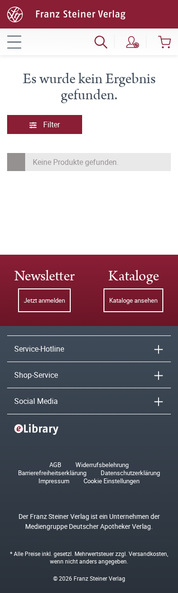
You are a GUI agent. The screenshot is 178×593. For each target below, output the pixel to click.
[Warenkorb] (164, 42)
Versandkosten (148, 553)
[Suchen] (100, 42)
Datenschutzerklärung (130, 473)
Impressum (53, 481)
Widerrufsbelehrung (102, 465)
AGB (55, 465)
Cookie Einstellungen (112, 481)
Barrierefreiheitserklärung (52, 473)
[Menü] (14, 42)
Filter (50, 124)
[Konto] (132, 42)
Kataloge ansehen (133, 300)
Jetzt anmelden (44, 300)
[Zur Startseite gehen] (66, 13)
